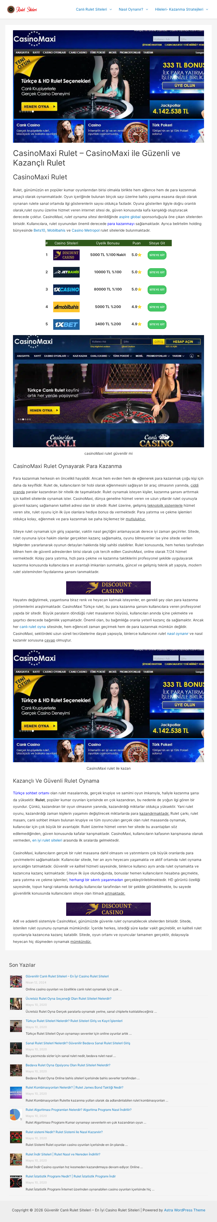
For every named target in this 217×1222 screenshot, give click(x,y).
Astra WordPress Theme (184, 1210)
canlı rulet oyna (33, 627)
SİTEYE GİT (157, 255)
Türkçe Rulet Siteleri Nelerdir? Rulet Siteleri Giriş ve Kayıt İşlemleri (74, 1021)
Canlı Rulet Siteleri (91, 9)
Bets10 (39, 230)
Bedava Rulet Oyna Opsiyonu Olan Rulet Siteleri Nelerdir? (68, 1065)
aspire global (130, 217)
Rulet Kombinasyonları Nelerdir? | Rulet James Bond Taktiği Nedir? (74, 1087)
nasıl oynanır (177, 633)
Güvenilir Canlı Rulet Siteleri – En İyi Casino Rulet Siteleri (67, 976)
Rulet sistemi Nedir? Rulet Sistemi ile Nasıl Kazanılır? (64, 1132)
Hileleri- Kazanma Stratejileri (179, 9)
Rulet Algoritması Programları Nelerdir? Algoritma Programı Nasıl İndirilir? (79, 1110)
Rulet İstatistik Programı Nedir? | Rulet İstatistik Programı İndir (71, 1176)
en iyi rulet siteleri (47, 840)
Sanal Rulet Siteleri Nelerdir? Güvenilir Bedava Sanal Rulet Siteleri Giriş (78, 1043)
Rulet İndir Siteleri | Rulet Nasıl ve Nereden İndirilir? (63, 1154)
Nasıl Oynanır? (131, 9)
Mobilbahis (56, 230)
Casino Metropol (86, 230)
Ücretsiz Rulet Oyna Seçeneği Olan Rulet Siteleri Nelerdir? (68, 998)
